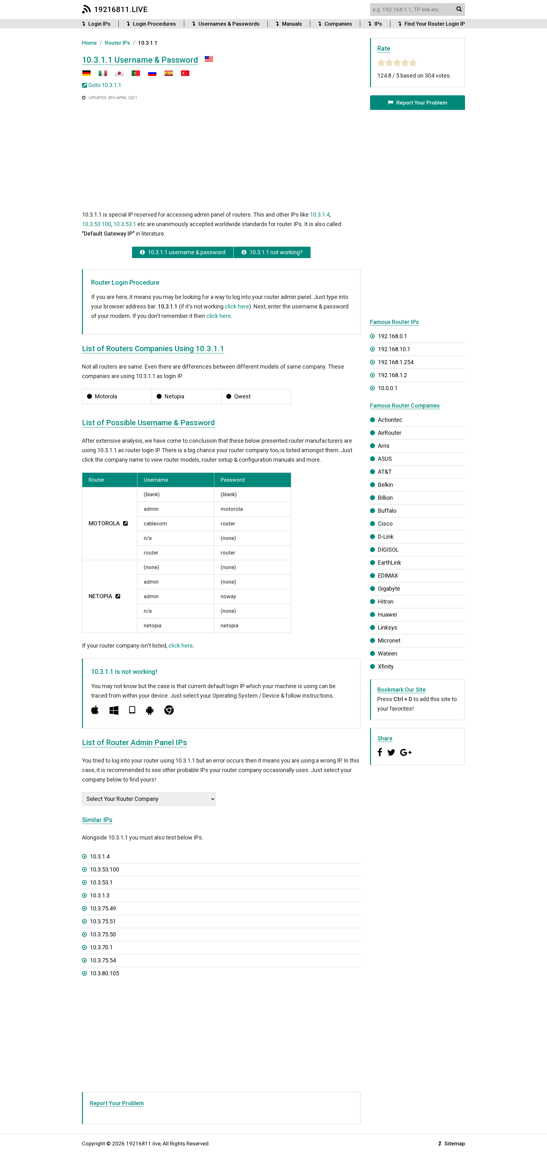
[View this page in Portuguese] (132, 75)
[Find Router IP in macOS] (95, 710)
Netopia (174, 396)
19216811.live (121, 9)
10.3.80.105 (104, 973)
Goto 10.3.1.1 (104, 85)
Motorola (106, 396)
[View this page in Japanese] (116, 75)
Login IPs (99, 24)
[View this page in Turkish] (182, 75)
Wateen (387, 653)
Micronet (389, 640)
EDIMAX (388, 575)
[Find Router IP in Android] (150, 710)
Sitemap (454, 1143)
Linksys (387, 627)
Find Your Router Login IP (435, 24)
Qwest (242, 396)
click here (237, 306)
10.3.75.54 (103, 960)
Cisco (385, 523)
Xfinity (386, 666)
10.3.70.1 (101, 947)
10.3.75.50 (103, 934)
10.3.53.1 (124, 224)
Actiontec (390, 419)
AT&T (385, 471)
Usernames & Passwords (229, 24)
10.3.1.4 (320, 214)
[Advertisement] (221, 155)
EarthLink (389, 562)
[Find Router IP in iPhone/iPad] (132, 710)
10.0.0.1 (388, 388)
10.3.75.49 (103, 908)
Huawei (387, 614)
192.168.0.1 (392, 336)
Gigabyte (389, 588)
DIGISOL (388, 549)
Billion (385, 497)
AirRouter (389, 432)
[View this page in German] (86, 75)
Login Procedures (154, 24)
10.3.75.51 (103, 921)
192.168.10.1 (394, 349)
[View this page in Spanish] (165, 75)
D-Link (385, 536)
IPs (378, 24)
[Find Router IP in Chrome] (169, 710)
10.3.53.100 (96, 224)
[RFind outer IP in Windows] (114, 710)
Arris (384, 445)
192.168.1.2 (392, 375)
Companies (338, 24)
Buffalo (387, 510)
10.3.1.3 (100, 895)
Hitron (385, 601)
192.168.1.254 (395, 362)
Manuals (292, 24)
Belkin (385, 484)
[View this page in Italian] (99, 75)
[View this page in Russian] (149, 75)
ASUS (385, 458)
